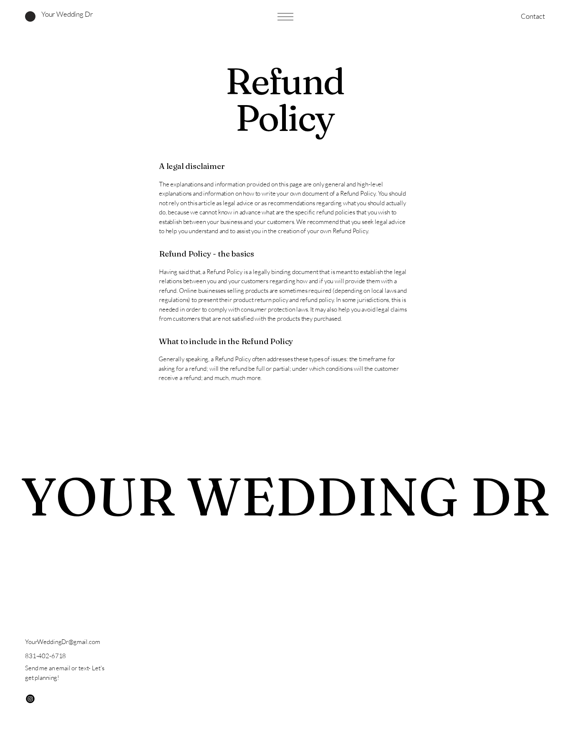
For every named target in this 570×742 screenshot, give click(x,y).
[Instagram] (30, 699)
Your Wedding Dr (67, 14)
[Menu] (285, 16)
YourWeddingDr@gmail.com (62, 642)
